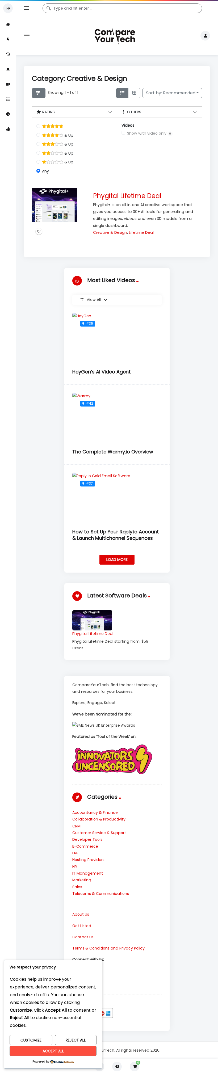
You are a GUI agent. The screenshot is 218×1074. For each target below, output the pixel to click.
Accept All (53, 1051)
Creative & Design (110, 232)
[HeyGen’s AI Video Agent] (117, 338)
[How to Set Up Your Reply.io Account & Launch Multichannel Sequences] (117, 498)
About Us (80, 914)
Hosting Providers (88, 859)
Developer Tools (87, 839)
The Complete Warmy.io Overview (112, 451)
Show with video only (149, 133)
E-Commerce (85, 846)
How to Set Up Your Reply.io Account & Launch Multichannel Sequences (115, 534)
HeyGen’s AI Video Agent (101, 371)
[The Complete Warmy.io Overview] (117, 418)
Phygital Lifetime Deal (127, 195)
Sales (77, 887)
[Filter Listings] (38, 93)
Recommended (170, 93)
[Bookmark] (38, 231)
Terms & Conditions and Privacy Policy (108, 948)
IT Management (87, 873)
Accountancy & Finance (95, 812)
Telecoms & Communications (100, 893)
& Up (68, 135)
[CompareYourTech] (115, 35)
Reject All (76, 1040)
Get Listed (81, 925)
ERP (75, 853)
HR (74, 866)
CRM (76, 826)
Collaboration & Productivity (98, 819)
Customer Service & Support (99, 832)
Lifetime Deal (141, 232)
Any (45, 171)
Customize (30, 1040)
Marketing (81, 880)
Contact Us (83, 937)
